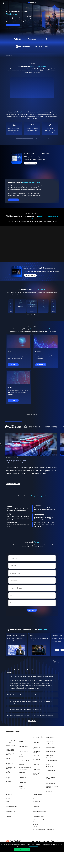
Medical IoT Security (11, 774)
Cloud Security (36, 739)
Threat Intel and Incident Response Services (50, 777)
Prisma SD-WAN (22, 782)
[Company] (32, 580)
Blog (34, 798)
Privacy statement (33, 846)
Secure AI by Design (11, 740)
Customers (8, 809)
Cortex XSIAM (36, 761)
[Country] (32, 603)
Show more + (32, 720)
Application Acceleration (25, 767)
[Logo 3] (48, 39)
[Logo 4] (25, 47)
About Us (8, 798)
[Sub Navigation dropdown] (32, 55)
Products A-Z (36, 814)
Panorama (21, 756)
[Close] (61, 844)
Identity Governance (51, 751)
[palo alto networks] (32, 3)
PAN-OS (20, 754)
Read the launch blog (28, 25)
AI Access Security (10, 745)
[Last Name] (32, 566)
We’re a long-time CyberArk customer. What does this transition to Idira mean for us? (31, 677)
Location (8, 814)
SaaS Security (9, 781)
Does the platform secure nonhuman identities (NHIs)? (26, 709)
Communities (36, 801)
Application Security (38, 745)
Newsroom (8, 816)
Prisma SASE (22, 764)
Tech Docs (35, 824)
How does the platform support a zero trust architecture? (27, 694)
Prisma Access (22, 777)
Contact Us (8, 803)
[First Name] (32, 558)
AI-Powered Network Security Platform (15, 736)
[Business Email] (32, 573)
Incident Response (50, 783)
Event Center (36, 809)
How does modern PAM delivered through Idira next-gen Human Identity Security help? (31, 702)
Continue (31, 610)
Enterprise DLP (22, 774)
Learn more (12, 199)
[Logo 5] (41, 47)
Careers (8, 801)
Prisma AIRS (9, 742)
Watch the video (12, 25)
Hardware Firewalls (23, 743)
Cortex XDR (36, 764)
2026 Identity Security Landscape (24, 138)
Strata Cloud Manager (24, 749)
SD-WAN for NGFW (23, 751)
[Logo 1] (16, 39)
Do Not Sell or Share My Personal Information (44, 829)
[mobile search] (60, 3)
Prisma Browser (22, 779)
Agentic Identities (50, 757)
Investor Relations (10, 811)
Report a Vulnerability (38, 819)
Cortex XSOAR (36, 766)
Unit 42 (35, 826)
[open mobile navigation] (3, 3)
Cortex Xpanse (36, 769)
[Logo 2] (32, 39)
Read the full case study (13, 483)
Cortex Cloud (36, 742)
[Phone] (32, 595)
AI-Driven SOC (36, 759)
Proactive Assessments (52, 781)
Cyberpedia (36, 806)
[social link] (33, 842)
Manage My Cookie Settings (22, 849)
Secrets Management (51, 760)
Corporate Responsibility (12, 806)
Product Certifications (38, 816)
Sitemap (35, 821)
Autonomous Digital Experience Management (23, 771)
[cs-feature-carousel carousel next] (63, 444)
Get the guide (29, 275)
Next (58, 661)
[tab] (13, 426)
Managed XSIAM (37, 777)
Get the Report (29, 163)
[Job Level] (32, 588)
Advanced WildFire (10, 760)
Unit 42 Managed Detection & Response (37, 773)
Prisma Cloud (36, 755)
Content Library (37, 803)
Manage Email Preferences (39, 811)
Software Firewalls (23, 746)
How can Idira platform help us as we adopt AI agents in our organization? (31, 715)
